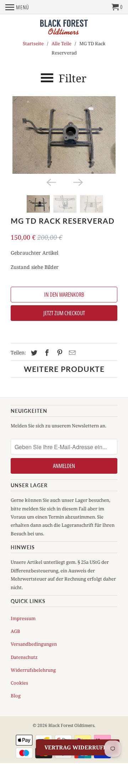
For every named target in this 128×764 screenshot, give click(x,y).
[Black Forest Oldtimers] (64, 28)
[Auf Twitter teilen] (33, 352)
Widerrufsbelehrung (33, 670)
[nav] (17, 7)
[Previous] (50, 181)
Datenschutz (24, 657)
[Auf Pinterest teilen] (58, 352)
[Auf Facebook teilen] (46, 352)
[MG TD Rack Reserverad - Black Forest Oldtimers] (64, 135)
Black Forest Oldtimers (71, 725)
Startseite (33, 43)
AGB (15, 631)
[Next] (77, 181)
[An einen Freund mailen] (71, 352)
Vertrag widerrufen (77, 747)
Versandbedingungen (34, 644)
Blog (16, 695)
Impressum (23, 618)
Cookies (19, 683)
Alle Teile (61, 43)
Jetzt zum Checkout (64, 313)
